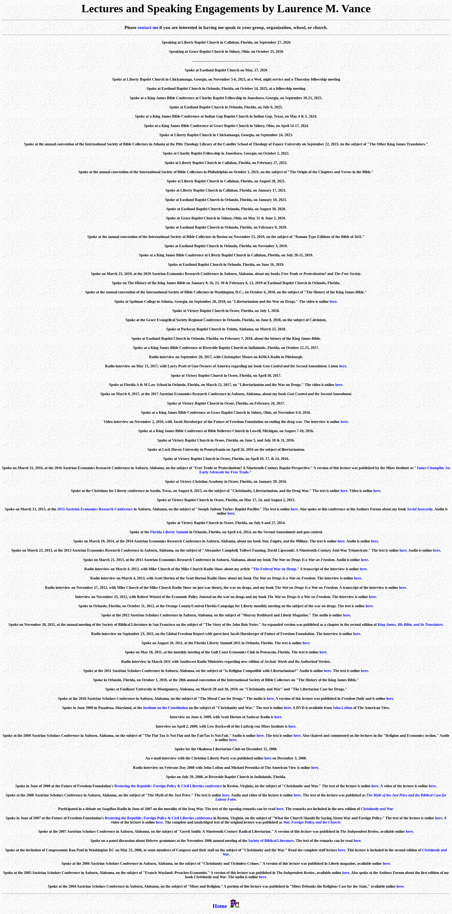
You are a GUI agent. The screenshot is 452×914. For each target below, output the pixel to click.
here (333, 301)
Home (220, 906)
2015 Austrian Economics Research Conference (95, 509)
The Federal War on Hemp (274, 569)
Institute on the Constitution (165, 708)
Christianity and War (377, 809)
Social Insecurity (420, 509)
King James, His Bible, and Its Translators (410, 625)
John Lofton (342, 708)
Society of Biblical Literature (271, 841)
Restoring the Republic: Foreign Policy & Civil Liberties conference (168, 786)
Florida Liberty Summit (169, 532)
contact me (147, 27)
